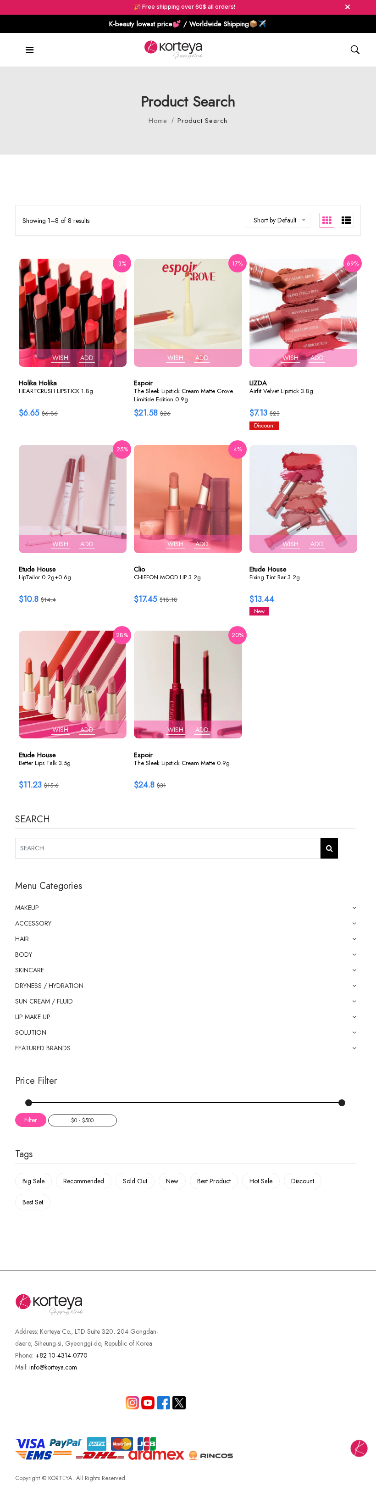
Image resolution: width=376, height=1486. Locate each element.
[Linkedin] (148, 1402)
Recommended (83, 1181)
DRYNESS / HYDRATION (49, 985)
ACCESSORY (33, 923)
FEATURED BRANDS (43, 1048)
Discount (302, 1181)
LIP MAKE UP (32, 1017)
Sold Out (135, 1181)
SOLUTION (30, 1032)
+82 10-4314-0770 (61, 1355)
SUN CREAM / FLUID (44, 1001)
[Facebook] (163, 1402)
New (172, 1181)
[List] (346, 220)
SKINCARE (29, 970)
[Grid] (327, 220)
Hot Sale (260, 1181)
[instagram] (132, 1402)
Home (158, 121)
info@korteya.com (53, 1367)
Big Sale (33, 1181)
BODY (23, 954)
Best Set (32, 1202)
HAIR (22, 939)
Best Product (214, 1181)
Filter (30, 1120)
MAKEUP (27, 907)
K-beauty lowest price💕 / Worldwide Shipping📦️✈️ (187, 24)
